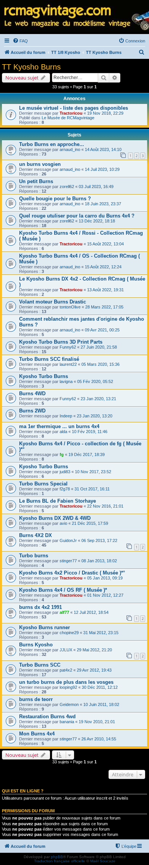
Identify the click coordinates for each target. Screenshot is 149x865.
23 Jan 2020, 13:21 (98, 398)
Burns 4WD (32, 393)
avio (63, 523)
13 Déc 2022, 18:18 (97, 221)
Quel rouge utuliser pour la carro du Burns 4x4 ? (76, 216)
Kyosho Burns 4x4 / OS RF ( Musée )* (63, 590)
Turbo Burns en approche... (51, 144)
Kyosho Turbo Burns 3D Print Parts (60, 342)
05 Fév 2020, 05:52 (95, 381)
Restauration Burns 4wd (47, 716)
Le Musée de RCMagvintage (68, 117)
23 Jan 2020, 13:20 (94, 416)
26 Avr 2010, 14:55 (98, 739)
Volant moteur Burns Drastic (52, 302)
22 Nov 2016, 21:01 (105, 506)
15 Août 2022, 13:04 (105, 244)
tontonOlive (70, 307)
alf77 (64, 612)
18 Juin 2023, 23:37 (103, 203)
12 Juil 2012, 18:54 (91, 612)
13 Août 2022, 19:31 (105, 289)
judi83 (65, 471)
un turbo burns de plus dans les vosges (66, 682)
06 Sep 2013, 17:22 (99, 540)
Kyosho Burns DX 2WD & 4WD (55, 518)
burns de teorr (36, 699)
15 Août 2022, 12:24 (103, 267)
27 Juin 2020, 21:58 (99, 347)
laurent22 (68, 364)
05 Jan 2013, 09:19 (105, 578)
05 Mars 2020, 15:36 (100, 364)
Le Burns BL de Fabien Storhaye (57, 501)
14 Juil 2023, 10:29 (102, 169)
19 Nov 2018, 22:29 (105, 113)
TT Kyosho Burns (31, 67)
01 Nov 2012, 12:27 (105, 595)
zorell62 (67, 186)
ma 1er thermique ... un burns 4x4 (59, 426)
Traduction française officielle (59, 861)
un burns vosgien (40, 164)
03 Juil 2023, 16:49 (96, 186)
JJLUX (66, 650)
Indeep (66, 416)
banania (67, 721)
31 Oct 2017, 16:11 (92, 489)
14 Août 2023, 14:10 (103, 149)
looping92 (68, 687)
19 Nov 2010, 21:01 (97, 721)
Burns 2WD (32, 411)
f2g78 (65, 489)
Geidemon (69, 704)
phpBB (57, 857)
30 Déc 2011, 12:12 (100, 687)
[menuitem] (20, 40)
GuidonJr (68, 540)
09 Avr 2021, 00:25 (102, 330)
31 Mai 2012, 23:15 (100, 632)
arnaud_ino (70, 149)
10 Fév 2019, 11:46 (89, 431)
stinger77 (68, 560)
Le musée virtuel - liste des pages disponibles (73, 108)
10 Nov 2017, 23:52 (93, 471)
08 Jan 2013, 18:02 (99, 560)
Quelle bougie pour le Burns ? (55, 198)
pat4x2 (66, 670)
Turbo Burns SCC (39, 665)
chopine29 (69, 632)
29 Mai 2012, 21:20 (94, 650)
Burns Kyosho (36, 645)
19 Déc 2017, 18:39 (86, 454)
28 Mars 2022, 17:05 (104, 307)
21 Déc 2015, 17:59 (90, 523)
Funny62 (68, 347)
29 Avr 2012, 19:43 (94, 670)
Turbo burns (33, 555)
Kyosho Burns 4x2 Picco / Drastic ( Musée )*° (72, 573)
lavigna (66, 381)
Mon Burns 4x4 (37, 734)
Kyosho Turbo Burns (43, 376)
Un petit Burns (36, 181)
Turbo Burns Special (43, 484)
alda (63, 431)
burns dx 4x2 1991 (40, 607)
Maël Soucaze (102, 861)
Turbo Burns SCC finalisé (49, 359)
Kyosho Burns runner (44, 627)
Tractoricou (71, 113)
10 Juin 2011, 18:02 (101, 704)
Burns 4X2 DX (35, 535)
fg (62, 454)
